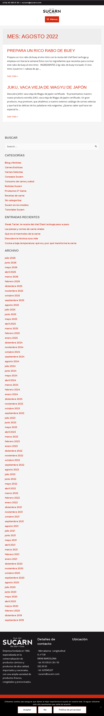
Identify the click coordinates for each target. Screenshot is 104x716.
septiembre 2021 (14, 521)
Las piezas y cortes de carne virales (24, 229)
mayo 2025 (11, 319)
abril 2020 (10, 601)
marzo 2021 (11, 549)
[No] (100, 707)
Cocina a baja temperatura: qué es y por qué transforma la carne (41, 243)
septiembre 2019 (14, 620)
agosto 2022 (12, 469)
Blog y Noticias (13, 162)
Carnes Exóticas (14, 167)
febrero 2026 (12, 281)
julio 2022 (10, 474)
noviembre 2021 (14, 512)
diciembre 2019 (13, 615)
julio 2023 (10, 418)
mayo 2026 (11, 267)
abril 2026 (10, 272)
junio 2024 (11, 371)
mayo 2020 (11, 596)
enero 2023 (11, 446)
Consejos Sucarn (14, 176)
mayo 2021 (11, 540)
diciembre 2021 (13, 507)
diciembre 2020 (13, 563)
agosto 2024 (12, 361)
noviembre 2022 (14, 455)
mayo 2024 (11, 375)
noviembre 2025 (14, 291)
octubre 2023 (12, 408)
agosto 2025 (12, 305)
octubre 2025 (12, 295)
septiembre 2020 (14, 578)
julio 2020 (10, 587)
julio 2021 (10, 531)
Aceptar (27, 709)
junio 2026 (10, 262)
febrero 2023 (12, 441)
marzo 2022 (11, 493)
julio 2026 (10, 258)
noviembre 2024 (14, 347)
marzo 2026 (11, 276)
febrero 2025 (12, 333)
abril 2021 (10, 545)
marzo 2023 (11, 436)
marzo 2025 (11, 328)
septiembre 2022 (14, 465)
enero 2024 (11, 394)
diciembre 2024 (14, 342)
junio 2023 (10, 422)
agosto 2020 (12, 582)
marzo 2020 (11, 606)
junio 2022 (10, 479)
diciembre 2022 (13, 451)
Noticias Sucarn (13, 186)
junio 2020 (10, 592)
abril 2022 (10, 488)
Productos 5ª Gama (15, 191)
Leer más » (12, 76)
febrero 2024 (12, 389)
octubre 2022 (12, 460)
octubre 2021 (12, 516)
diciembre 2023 (13, 399)
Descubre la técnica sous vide (21, 238)
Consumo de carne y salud (19, 181)
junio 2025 (10, 314)
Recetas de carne (15, 195)
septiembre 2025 (14, 300)
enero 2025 (11, 338)
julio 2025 (10, 309)
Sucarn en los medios (17, 205)
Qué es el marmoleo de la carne (22, 234)
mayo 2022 (11, 484)
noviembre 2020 (14, 568)
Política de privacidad (70, 709)
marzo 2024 (11, 385)
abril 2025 (10, 324)
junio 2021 (10, 535)
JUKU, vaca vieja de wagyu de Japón (47, 87)
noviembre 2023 (14, 404)
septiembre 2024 (15, 356)
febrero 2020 (12, 610)
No (45, 709)
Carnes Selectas (14, 172)
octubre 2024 (12, 352)
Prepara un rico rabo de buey (41, 50)
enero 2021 (11, 559)
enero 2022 (11, 502)
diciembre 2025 (13, 286)
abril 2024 (10, 380)
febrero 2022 (12, 498)
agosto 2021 (11, 526)
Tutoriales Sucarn (14, 209)
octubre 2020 (12, 573)
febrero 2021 (12, 554)
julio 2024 (10, 366)
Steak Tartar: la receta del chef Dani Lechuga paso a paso (37, 224)
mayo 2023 (11, 427)
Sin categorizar (13, 200)
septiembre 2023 (14, 413)
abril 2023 (10, 432)
